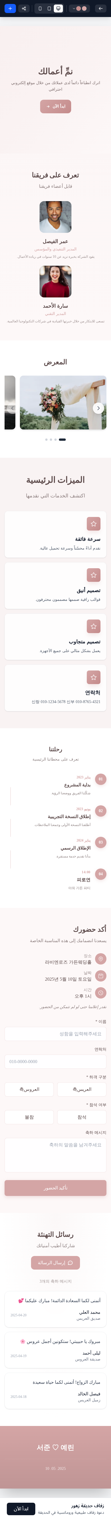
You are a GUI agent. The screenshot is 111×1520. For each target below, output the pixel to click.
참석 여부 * (96, 1105)
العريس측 (82, 1089)
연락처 (100, 1049)
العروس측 (29, 1089)
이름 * (100, 1021)
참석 (82, 1117)
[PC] (58, 8)
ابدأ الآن (59, 106)
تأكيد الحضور (55, 1187)
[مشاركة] (24, 8)
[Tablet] (49, 8)
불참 (29, 1117)
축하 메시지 (95, 1133)
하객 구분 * (96, 1077)
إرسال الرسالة (51, 1262)
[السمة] (79, 8)
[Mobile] (40, 8)
